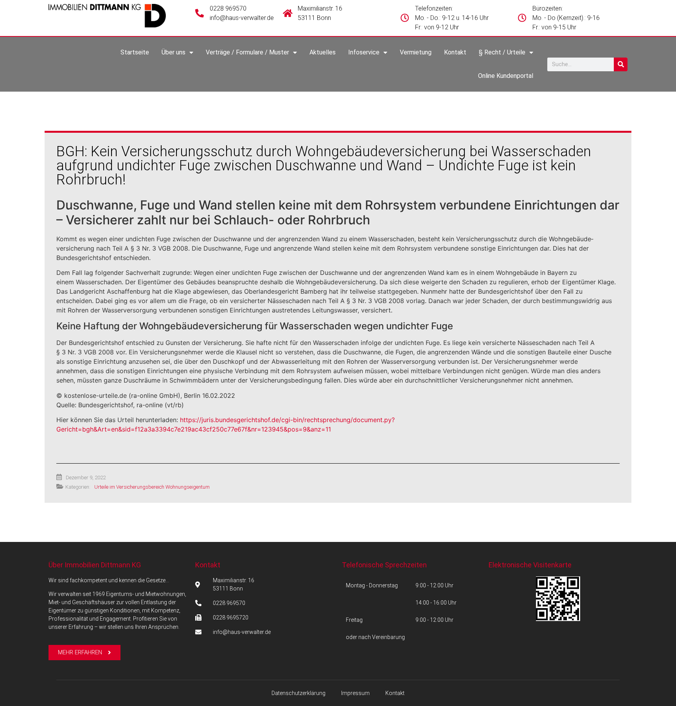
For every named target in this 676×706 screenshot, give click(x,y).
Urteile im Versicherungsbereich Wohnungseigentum (152, 487)
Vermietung (415, 52)
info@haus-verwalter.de (242, 18)
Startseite (134, 52)
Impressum (355, 693)
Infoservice (363, 52)
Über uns (173, 52)
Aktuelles (322, 52)
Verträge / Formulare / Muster (247, 52)
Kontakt (455, 52)
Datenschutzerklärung (298, 693)
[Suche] (620, 64)
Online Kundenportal (505, 75)
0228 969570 (228, 8)
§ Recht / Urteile (502, 52)
